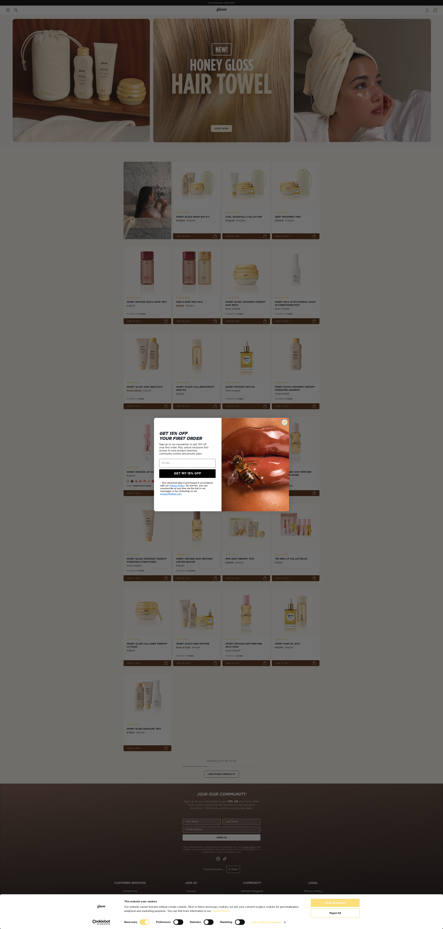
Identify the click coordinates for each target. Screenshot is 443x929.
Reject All (335, 913)
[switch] (178, 922)
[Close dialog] (285, 422)
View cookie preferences (266, 922)
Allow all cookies (335, 902)
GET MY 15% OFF (187, 473)
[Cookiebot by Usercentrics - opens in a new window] (101, 922)
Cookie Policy (220, 910)
